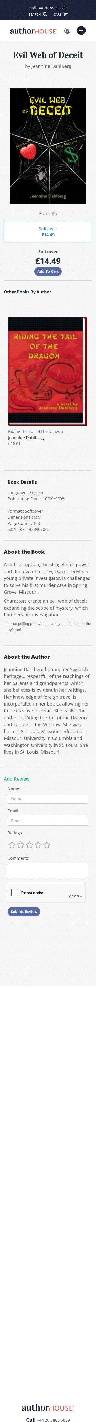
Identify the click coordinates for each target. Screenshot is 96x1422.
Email (13, 811)
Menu (83, 30)
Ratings (15, 833)
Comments (18, 858)
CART (58, 14)
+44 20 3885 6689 (52, 7)
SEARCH (35, 14)
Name (13, 789)
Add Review (17, 779)
